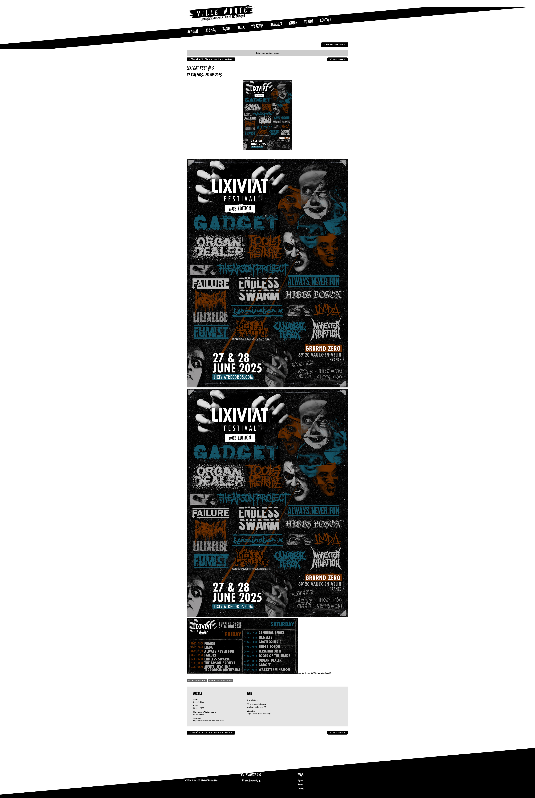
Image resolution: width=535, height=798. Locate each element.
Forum (308, 21)
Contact (326, 20)
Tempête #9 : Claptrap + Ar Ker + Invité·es (210, 59)
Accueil (193, 31)
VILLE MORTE (192, 775)
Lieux (240, 27)
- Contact (300, 788)
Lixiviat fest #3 (324, 673)
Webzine (257, 26)
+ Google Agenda (196, 681)
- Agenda (300, 780)
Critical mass (337, 59)
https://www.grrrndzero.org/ (259, 713)
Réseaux (276, 24)
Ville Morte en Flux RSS (252, 780)
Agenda (210, 30)
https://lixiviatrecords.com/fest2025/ (208, 721)
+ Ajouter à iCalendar (220, 681)
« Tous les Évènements (335, 45)
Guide (293, 23)
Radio (226, 29)
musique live (198, 714)
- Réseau (300, 784)
